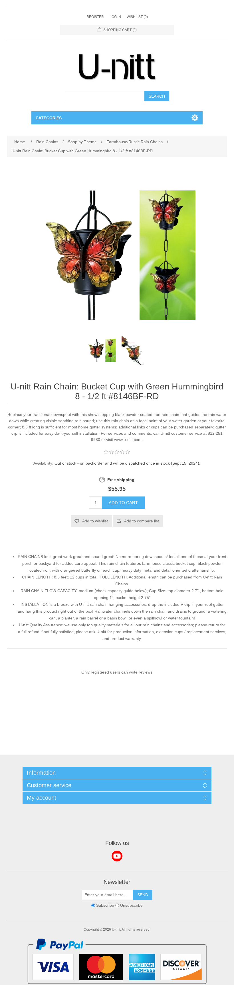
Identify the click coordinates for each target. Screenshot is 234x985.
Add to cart (123, 502)
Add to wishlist (95, 521)
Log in (115, 17)
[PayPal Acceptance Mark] (117, 982)
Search (157, 96)
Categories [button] (49, 118)
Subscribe (105, 905)
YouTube (117, 856)
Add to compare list (141, 521)
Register (95, 17)
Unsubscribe (131, 905)
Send (142, 894)
